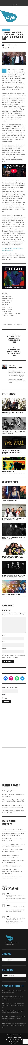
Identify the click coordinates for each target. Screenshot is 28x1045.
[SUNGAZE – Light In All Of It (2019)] (11, 586)
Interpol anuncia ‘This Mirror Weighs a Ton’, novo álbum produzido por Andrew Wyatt (12, 998)
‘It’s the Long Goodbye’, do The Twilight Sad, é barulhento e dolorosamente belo (13, 1005)
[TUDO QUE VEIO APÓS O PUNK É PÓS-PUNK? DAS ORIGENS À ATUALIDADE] (11, 424)
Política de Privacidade (11, 942)
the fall (19, 324)
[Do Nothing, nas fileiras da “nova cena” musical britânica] (11, 405)
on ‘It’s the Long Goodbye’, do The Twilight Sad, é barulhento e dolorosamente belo (15, 919)
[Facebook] (11, 4)
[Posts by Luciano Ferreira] (3, 45)
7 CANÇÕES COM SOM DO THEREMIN (12, 866)
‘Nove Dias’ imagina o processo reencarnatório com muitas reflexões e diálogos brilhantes (12, 871)
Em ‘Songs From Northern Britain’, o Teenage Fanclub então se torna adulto (12, 556)
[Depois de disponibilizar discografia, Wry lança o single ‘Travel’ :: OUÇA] (11, 510)
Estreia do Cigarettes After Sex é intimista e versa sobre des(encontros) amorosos (13, 576)
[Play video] (9, 443)
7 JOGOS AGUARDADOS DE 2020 (9, 500)
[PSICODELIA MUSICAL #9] (11, 463)
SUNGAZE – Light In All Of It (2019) (11, 594)
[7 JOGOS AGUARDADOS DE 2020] (11, 493)
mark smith (15, 324)
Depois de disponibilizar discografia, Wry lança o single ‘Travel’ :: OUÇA (13, 518)
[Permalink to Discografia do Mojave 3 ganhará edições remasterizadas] (3, 894)
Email (4, 642)
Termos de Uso (9, 944)
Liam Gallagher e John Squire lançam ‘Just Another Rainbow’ (13, 537)
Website (4, 648)
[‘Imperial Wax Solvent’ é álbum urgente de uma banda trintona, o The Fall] (14, 58)
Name (4, 635)
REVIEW (8, 30)
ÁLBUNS (4, 30)
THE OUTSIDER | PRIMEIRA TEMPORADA (13, 829)
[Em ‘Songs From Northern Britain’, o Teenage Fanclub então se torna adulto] (11, 548)
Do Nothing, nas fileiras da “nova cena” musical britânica (12, 413)
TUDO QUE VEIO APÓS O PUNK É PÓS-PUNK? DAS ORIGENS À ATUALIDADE (13, 432)
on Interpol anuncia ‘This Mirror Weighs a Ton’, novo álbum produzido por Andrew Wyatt (15, 907)
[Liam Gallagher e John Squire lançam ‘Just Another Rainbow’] (11, 529)
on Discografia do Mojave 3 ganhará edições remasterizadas (15, 896)
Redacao (4, 990)
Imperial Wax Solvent (8, 324)
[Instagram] (13, 4)
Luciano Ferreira (8, 45)
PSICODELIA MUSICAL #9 (8, 471)
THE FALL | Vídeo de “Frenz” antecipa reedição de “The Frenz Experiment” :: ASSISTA (12, 452)
